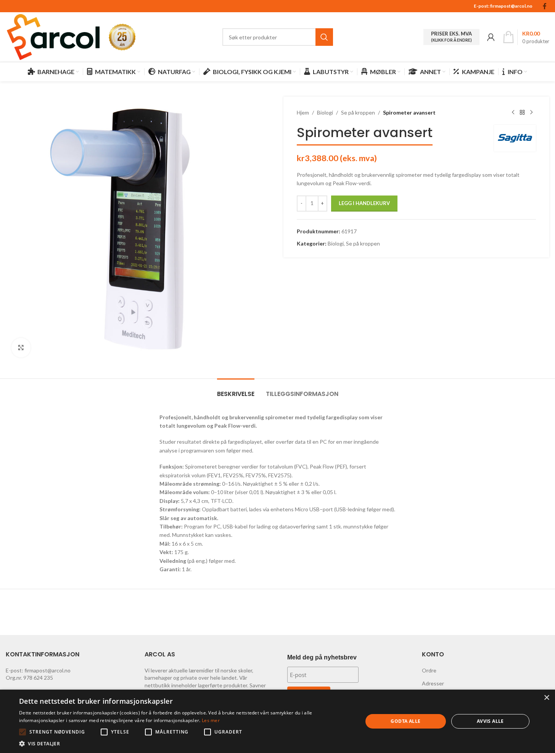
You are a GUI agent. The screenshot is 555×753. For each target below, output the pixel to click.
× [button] (546, 698)
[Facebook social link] (544, 6)
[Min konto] (491, 37)
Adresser (433, 683)
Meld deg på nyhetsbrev (322, 657)
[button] (22, 732)
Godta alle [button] (405, 721)
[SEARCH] (324, 37)
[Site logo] (53, 36)
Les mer (211, 720)
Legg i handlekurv (364, 203)
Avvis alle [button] (490, 721)
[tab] (235, 390)
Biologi (325, 112)
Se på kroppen (358, 112)
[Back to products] (522, 112)
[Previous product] (513, 112)
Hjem (303, 112)
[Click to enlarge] (21, 347)
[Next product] (531, 112)
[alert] (277, 721)
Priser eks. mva (451, 36)
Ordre (429, 670)
